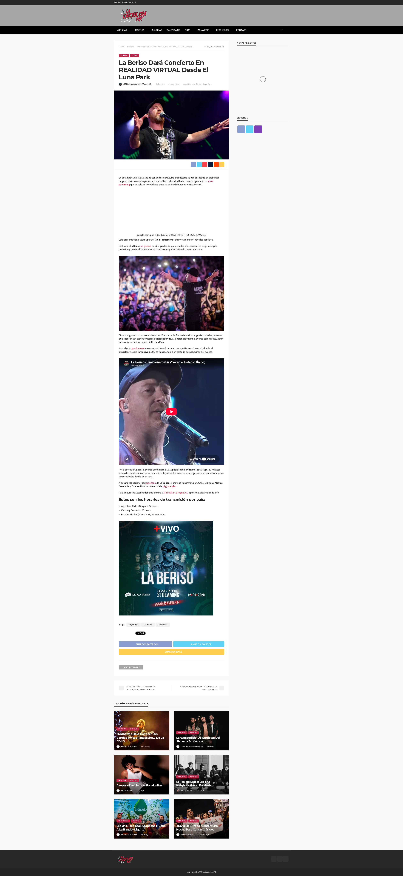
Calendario (173, 29)
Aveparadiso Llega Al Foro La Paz (139, 785)
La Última (122, 729)
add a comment (132, 667)
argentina (151, 483)
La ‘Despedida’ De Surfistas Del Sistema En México (198, 739)
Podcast (241, 29)
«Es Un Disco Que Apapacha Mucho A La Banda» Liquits (141, 827)
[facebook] (279, 2)
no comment (173, 84)
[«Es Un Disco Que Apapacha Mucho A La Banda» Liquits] (141, 819)
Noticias (121, 29)
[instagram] (287, 2)
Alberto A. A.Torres (129, 746)
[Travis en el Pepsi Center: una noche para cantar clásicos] (201, 819)
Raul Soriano (126, 790)
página (169, 486)
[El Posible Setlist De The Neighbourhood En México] (201, 774)
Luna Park (207, 84)
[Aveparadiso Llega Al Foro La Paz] (141, 774)
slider (134, 56)
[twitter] (283, 2)
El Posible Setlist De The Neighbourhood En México (194, 783)
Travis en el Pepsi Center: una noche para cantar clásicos (197, 827)
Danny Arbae (186, 790)
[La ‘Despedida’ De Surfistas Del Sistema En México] (201, 730)
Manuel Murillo (187, 834)
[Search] (286, 30)
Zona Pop (203, 29)
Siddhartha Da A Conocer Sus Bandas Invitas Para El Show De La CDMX (140, 737)
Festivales (222, 29)
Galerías (157, 29)
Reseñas (139, 29)
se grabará (146, 246)
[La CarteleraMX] (133, 15)
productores (138, 348)
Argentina (187, 84)
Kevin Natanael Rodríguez (192, 746)
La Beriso (197, 84)
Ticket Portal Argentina (176, 492)
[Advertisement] (171, 211)
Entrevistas (123, 821)
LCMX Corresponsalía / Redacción (137, 84)
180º (187, 29)
